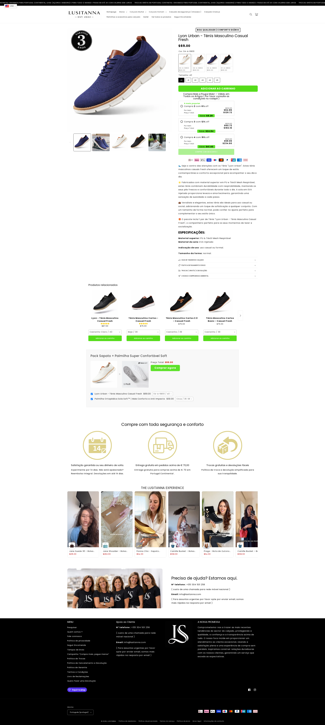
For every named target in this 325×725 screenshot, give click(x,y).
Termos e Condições (77, 672)
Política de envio (183, 721)
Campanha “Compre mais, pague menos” (88, 654)
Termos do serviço (167, 721)
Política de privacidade (78, 640)
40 (181, 79)
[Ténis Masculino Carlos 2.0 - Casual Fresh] (181, 303)
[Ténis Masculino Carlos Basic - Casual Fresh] (220, 303)
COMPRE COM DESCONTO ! (206, 152)
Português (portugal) (79, 712)
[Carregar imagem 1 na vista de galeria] (82, 142)
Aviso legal (197, 721)
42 (195, 79)
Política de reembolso (127, 721)
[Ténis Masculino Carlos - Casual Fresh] (143, 303)
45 (217, 79)
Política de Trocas (76, 658)
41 (188, 79)
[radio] (206, 109)
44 (210, 79)
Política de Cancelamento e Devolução (87, 663)
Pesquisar (72, 627)
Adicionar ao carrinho (105, 338)
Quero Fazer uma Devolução (81, 681)
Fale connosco (74, 636)
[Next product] (240, 316)
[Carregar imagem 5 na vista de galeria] (157, 142)
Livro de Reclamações (78, 676)
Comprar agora (165, 368)
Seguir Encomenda (76, 645)
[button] (123, 11)
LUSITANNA (112, 721)
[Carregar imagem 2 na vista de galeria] (101, 142)
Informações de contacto (214, 721)
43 (202, 79)
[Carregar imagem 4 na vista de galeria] (138, 142)
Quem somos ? (75, 632)
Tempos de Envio (75, 649)
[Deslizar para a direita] (169, 142)
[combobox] (104, 332)
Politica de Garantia (77, 667)
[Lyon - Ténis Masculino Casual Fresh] (104, 303)
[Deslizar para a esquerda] (70, 142)
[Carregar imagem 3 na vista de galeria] (119, 142)
